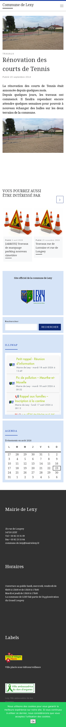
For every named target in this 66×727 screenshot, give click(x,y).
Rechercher (12, 321)
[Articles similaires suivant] (59, 199)
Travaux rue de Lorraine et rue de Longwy (47, 247)
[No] (61, 714)
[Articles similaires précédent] (52, 199)
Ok (33, 721)
